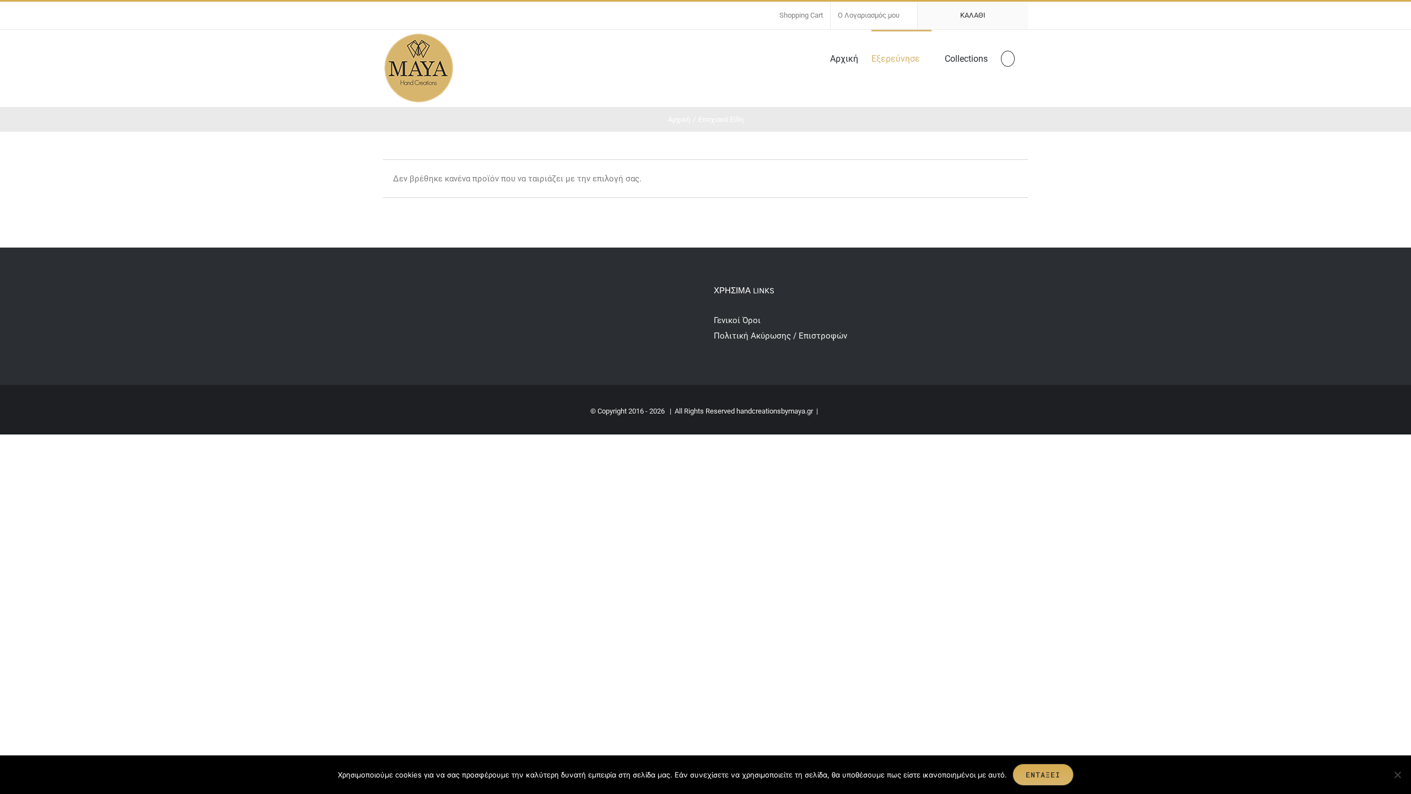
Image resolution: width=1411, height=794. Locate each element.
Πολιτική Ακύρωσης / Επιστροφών (780, 336)
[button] (1008, 58)
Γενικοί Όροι (738, 320)
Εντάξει (1043, 775)
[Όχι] (1397, 774)
